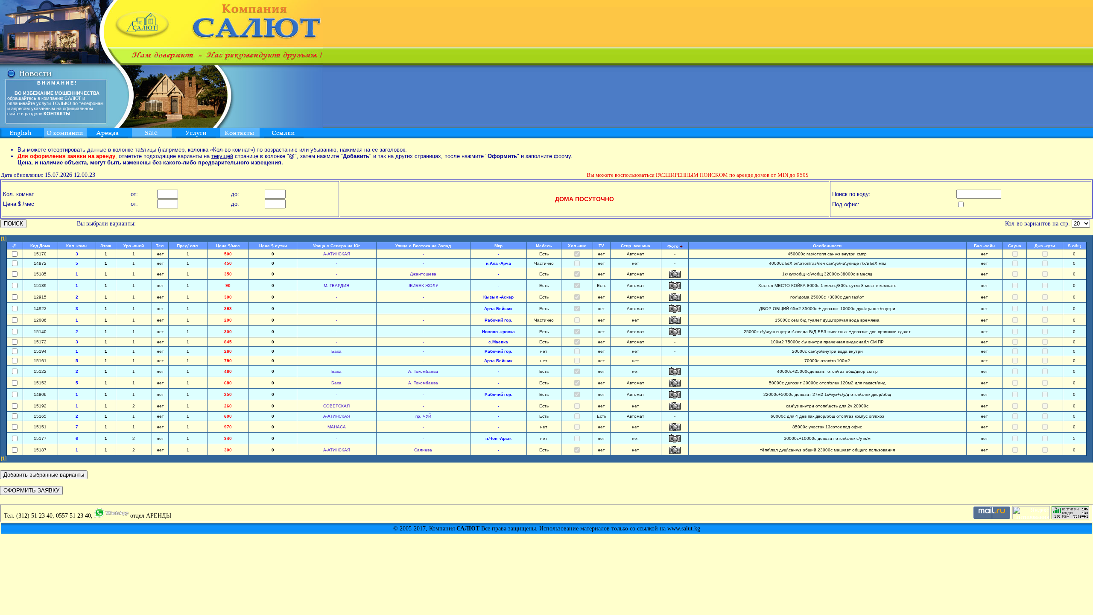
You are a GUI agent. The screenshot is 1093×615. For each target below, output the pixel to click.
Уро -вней (133, 245)
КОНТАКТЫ (57, 113)
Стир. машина (635, 245)
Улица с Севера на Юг (336, 245)
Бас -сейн (984, 245)
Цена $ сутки (273, 245)
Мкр (498, 245)
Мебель (544, 245)
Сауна (1014, 245)
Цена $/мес (228, 245)
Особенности (827, 245)
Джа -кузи (1045, 245)
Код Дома (40, 245)
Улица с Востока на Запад (423, 245)
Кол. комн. (77, 245)
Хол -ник (577, 245)
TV (601, 245)
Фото (672, 246)
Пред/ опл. (188, 245)
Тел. (160, 245)
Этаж (105, 245)
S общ (1074, 245)
